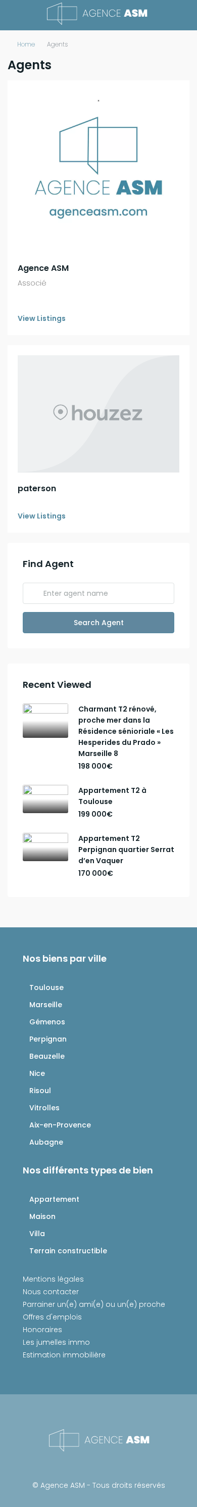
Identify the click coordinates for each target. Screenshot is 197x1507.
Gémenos (47, 1022)
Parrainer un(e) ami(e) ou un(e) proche (94, 1304)
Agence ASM (43, 268)
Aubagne (46, 1142)
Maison (42, 1216)
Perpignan (48, 1039)
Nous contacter (51, 1292)
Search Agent (99, 623)
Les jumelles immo (56, 1342)
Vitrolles (44, 1108)
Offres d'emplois (52, 1317)
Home (26, 44)
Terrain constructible (68, 1251)
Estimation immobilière (64, 1355)
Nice (37, 1073)
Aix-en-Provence (60, 1125)
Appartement (54, 1199)
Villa (37, 1234)
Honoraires (42, 1330)
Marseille (45, 1005)
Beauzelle (47, 1056)
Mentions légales (53, 1279)
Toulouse (46, 987)
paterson (37, 488)
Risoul (40, 1091)
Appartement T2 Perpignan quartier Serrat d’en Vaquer (126, 849)
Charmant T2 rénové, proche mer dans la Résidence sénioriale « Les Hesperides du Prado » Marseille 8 (126, 731)
